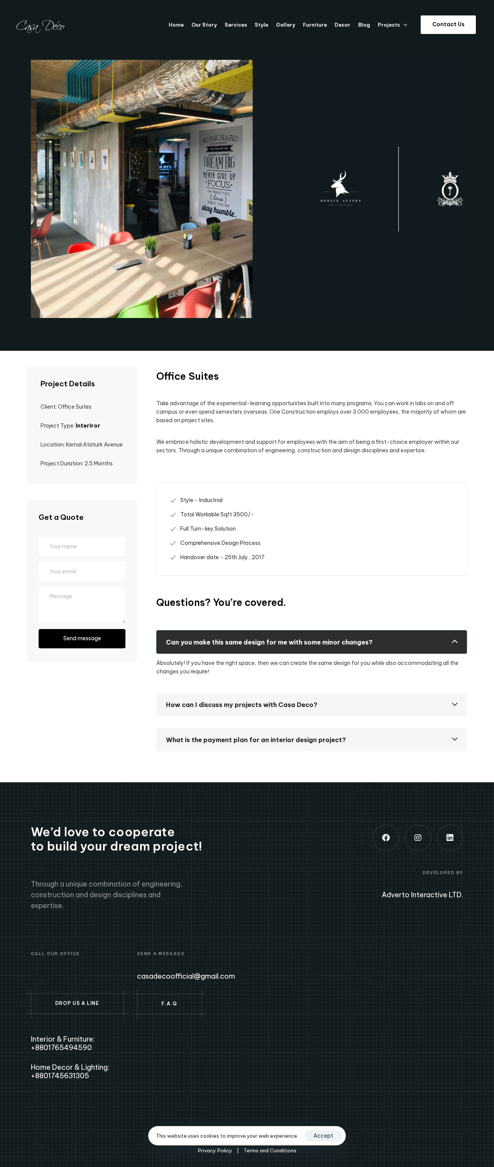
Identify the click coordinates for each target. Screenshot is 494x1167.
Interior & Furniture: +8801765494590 (63, 1043)
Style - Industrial (201, 500)
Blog (364, 25)
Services (236, 25)
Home (176, 25)
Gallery (285, 25)
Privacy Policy (215, 1150)
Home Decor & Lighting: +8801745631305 (70, 1071)
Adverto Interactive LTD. (422, 894)
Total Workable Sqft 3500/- (217, 514)
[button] (311, 642)
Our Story (204, 25)
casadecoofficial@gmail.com (186, 976)
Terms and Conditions (270, 1150)
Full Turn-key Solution (208, 528)
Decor (342, 25)
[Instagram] (418, 838)
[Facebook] (386, 838)
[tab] (311, 642)
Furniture (315, 25)
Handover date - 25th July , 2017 (222, 557)
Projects (389, 25)
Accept (323, 1135)
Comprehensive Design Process (220, 543)
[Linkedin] (450, 838)
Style (261, 25)
